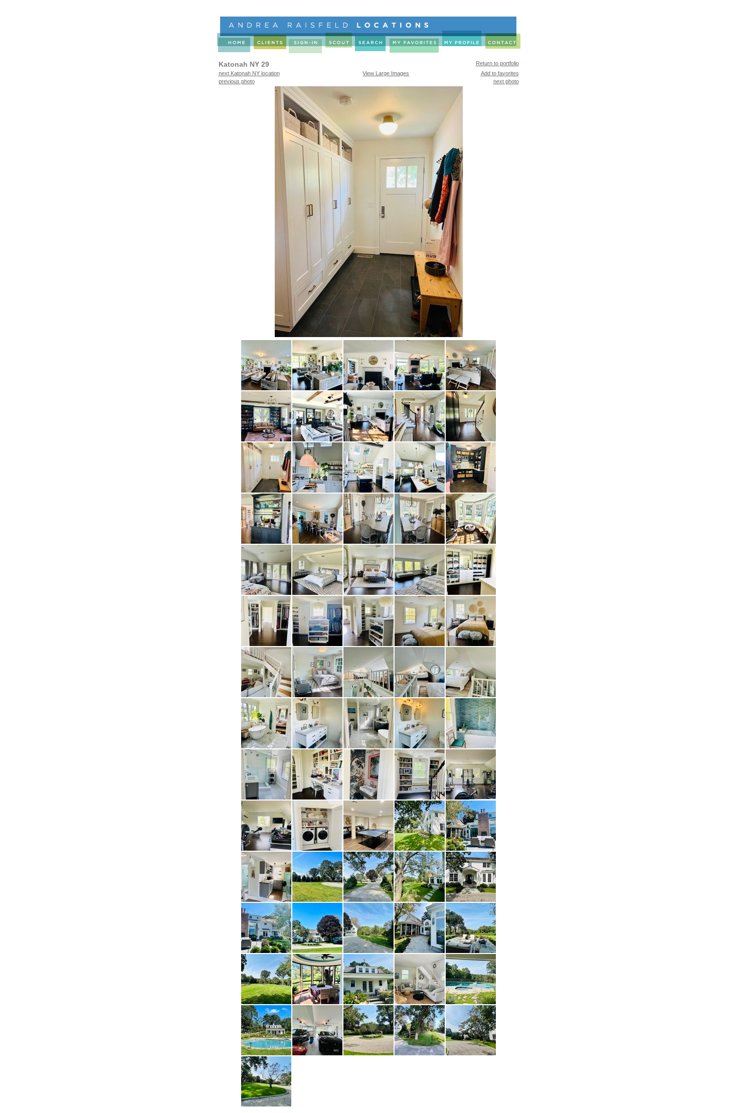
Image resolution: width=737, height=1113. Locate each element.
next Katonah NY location (249, 73)
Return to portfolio (497, 63)
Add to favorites (500, 73)
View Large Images (385, 73)
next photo (506, 81)
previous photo (237, 81)
